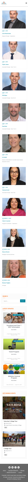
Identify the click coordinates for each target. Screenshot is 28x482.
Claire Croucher (6, 221)
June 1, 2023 (5, 30)
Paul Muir (4, 126)
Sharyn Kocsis (5, 252)
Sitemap (22, 470)
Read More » (14, 329)
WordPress (21, 477)
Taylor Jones (5, 64)
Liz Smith (4, 157)
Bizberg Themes (17, 478)
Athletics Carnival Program (14, 377)
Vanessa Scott (5, 190)
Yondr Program (14, 352)
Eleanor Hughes (6, 282)
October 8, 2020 (6, 249)
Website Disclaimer (11, 472)
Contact (20, 472)
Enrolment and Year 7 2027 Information (14, 326)
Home (4, 470)
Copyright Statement (13, 470)
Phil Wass (4, 95)
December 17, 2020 (6, 218)
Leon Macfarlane (6, 33)
